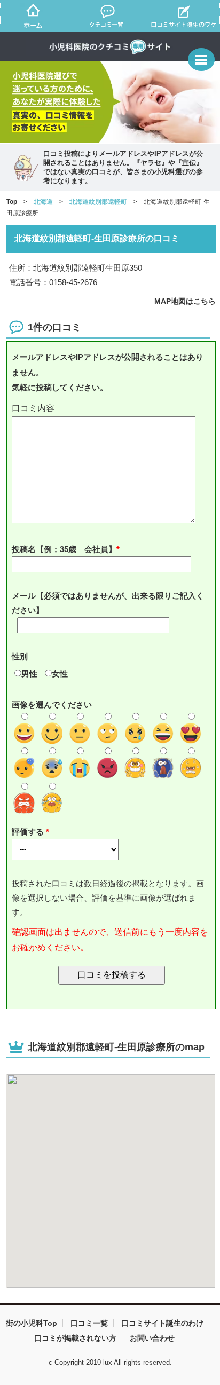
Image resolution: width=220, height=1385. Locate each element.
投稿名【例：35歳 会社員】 (64, 549)
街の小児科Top (31, 1323)
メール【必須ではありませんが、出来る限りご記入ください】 (108, 603)
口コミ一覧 (89, 1323)
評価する (29, 831)
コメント (111, 408)
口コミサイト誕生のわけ (162, 1323)
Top (11, 202)
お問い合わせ (152, 1338)
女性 (60, 673)
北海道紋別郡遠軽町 (98, 202)
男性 (29, 673)
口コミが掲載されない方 (75, 1338)
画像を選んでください (52, 704)
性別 (20, 656)
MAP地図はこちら (185, 301)
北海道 (43, 202)
